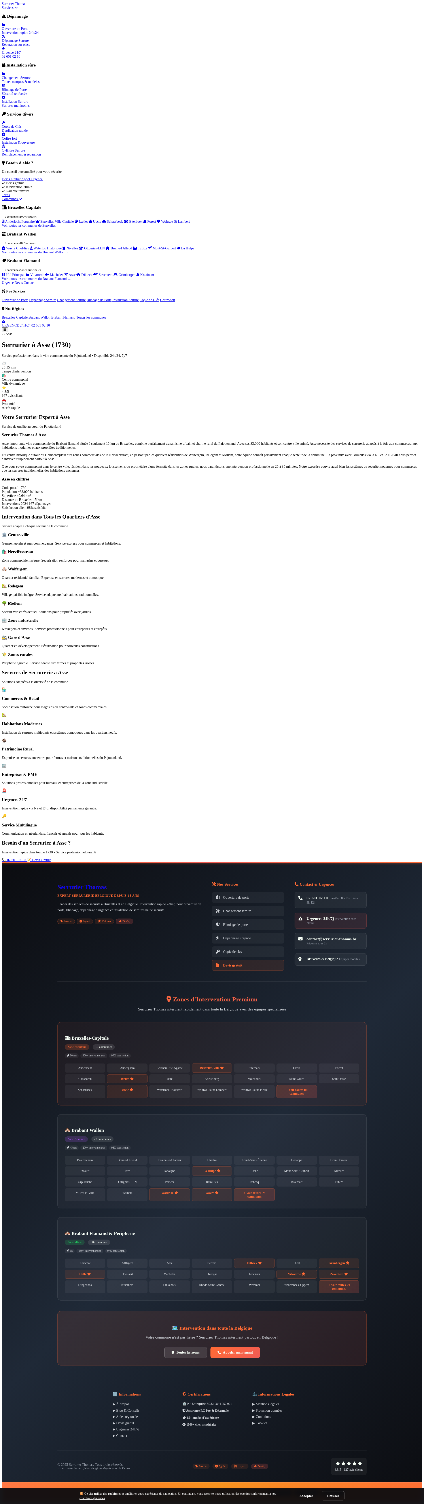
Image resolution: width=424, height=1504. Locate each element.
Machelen (170, 1274)
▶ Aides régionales (126, 1417)
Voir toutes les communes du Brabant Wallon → (35, 252)
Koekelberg (212, 1079)
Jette (169, 1079)
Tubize (339, 1182)
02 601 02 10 (317, 898)
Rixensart (297, 1182)
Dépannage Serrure (42, 300)
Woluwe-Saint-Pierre (254, 1090)
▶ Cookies (259, 1423)
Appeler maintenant (238, 1352)
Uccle (126, 1090)
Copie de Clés (149, 300)
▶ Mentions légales (265, 1404)
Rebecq (254, 1182)
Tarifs (6, 195)
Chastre (212, 1160)
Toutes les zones (188, 1352)
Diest (296, 1263)
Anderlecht (85, 1068)
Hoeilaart (127, 1274)
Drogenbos (85, 1285)
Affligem (127, 1263)
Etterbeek (254, 1068)
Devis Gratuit (11, 179)
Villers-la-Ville (85, 1192)
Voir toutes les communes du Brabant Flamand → (36, 279)
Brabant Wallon (39, 317)
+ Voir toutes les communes (296, 1091)
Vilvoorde (295, 1274)
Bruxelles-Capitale (15, 317)
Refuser (333, 1496)
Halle (83, 1274)
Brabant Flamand (63, 317)
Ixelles (125, 1079)
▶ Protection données (267, 1410)
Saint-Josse (339, 1079)
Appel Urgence (32, 179)
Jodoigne (169, 1171)
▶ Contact (120, 1436)
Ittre (127, 1171)
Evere (296, 1068)
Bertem (211, 1263)
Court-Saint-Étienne (254, 1160)
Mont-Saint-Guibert (296, 1171)
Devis (19, 283)
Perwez (169, 1182)
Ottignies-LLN (127, 1182)
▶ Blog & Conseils (126, 1410)
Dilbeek (252, 1263)
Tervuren (254, 1274)
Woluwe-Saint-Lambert (212, 1090)
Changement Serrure (71, 300)
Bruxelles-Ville (210, 1068)
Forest (339, 1068)
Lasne (254, 1171)
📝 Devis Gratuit (38, 860)
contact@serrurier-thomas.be (332, 939)
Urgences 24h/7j (320, 918)
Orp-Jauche (85, 1182)
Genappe (296, 1160)
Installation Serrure (125, 300)
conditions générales (92, 1498)
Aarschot (85, 1263)
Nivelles (339, 1171)
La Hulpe (210, 1171)
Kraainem (127, 1285)
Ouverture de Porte (15, 300)
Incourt (84, 1171)
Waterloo (167, 1192)
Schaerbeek (85, 1090)
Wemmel (254, 1285)
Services (8, 7)
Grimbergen (337, 1263)
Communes (10, 199)
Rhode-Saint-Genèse (212, 1285)
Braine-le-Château (169, 1160)
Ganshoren (85, 1079)
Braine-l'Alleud (127, 1160)
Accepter (306, 1496)
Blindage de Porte (99, 300)
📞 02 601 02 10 (14, 860)
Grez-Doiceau (339, 1160)
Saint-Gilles (296, 1079)
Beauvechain (85, 1160)
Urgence (8, 283)
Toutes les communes (91, 317)
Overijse (212, 1274)
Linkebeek (169, 1285)
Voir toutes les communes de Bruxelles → (31, 225)
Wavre (210, 1192)
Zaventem (337, 1274)
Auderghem (127, 1068)
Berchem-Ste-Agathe (170, 1068)
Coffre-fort (167, 300)
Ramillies (212, 1182)
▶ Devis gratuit (123, 1423)
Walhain (127, 1192)
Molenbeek (254, 1079)
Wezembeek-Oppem (296, 1285)
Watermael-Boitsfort (169, 1090)
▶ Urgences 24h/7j (126, 1429)
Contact (29, 283)
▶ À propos (121, 1404)
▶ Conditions (261, 1417)
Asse (169, 1263)
